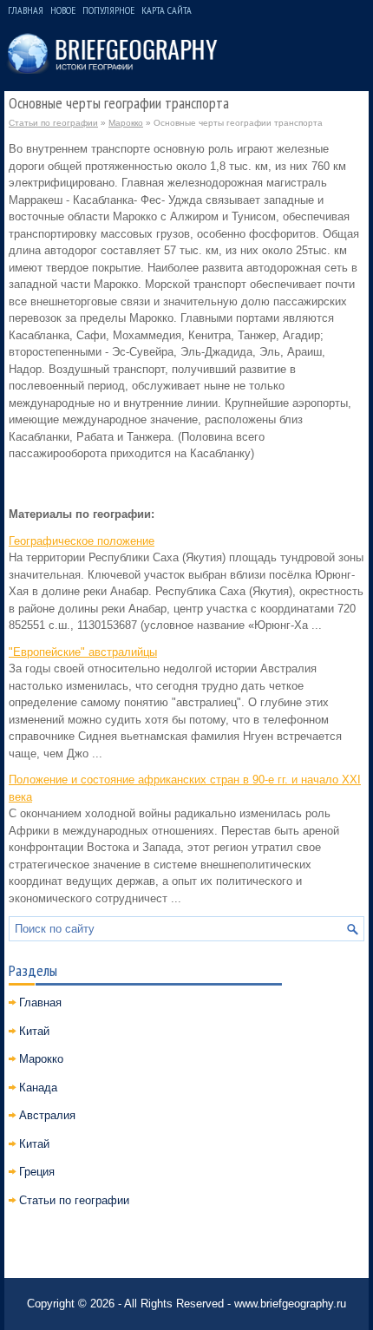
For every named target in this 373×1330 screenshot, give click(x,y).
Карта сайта (166, 9)
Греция (37, 1171)
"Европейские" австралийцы (83, 651)
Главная (25, 9)
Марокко (125, 123)
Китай (34, 1031)
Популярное (108, 9)
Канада (38, 1087)
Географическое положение (81, 540)
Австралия (47, 1115)
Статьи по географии (53, 123)
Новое (62, 9)
